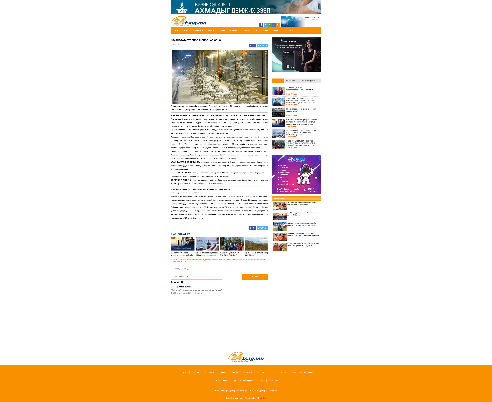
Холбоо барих (222, 380)
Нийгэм (211, 30)
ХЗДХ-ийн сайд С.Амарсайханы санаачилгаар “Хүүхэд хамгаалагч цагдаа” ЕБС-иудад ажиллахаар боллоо (303, 100)
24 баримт (233, 30)
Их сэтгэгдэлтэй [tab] (308, 81)
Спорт (266, 30)
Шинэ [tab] (278, 81)
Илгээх (255, 277)
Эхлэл (175, 30)
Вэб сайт (270, 380)
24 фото (246, 30)
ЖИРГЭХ (263, 45)
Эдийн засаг (198, 30)
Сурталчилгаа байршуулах (244, 380)
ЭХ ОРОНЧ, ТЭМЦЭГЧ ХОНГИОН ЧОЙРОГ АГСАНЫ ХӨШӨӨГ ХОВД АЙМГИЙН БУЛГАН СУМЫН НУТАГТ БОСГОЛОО (232, 254)
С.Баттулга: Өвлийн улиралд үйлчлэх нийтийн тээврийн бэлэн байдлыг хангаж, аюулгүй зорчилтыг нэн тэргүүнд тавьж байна (182, 254)
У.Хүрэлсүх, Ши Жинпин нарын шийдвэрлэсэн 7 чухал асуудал (299, 89)
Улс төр (186, 30)
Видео (275, 30)
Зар (262, 380)
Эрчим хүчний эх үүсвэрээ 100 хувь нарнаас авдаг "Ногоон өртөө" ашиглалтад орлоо (207, 254)
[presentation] (278, 81)
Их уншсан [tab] (290, 81)
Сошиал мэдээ (289, 30)
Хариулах (199, 293)
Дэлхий (222, 30)
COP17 (256, 30)
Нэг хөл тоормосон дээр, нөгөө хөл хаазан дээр (301, 110)
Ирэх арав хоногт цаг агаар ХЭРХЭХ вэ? (256, 254)
